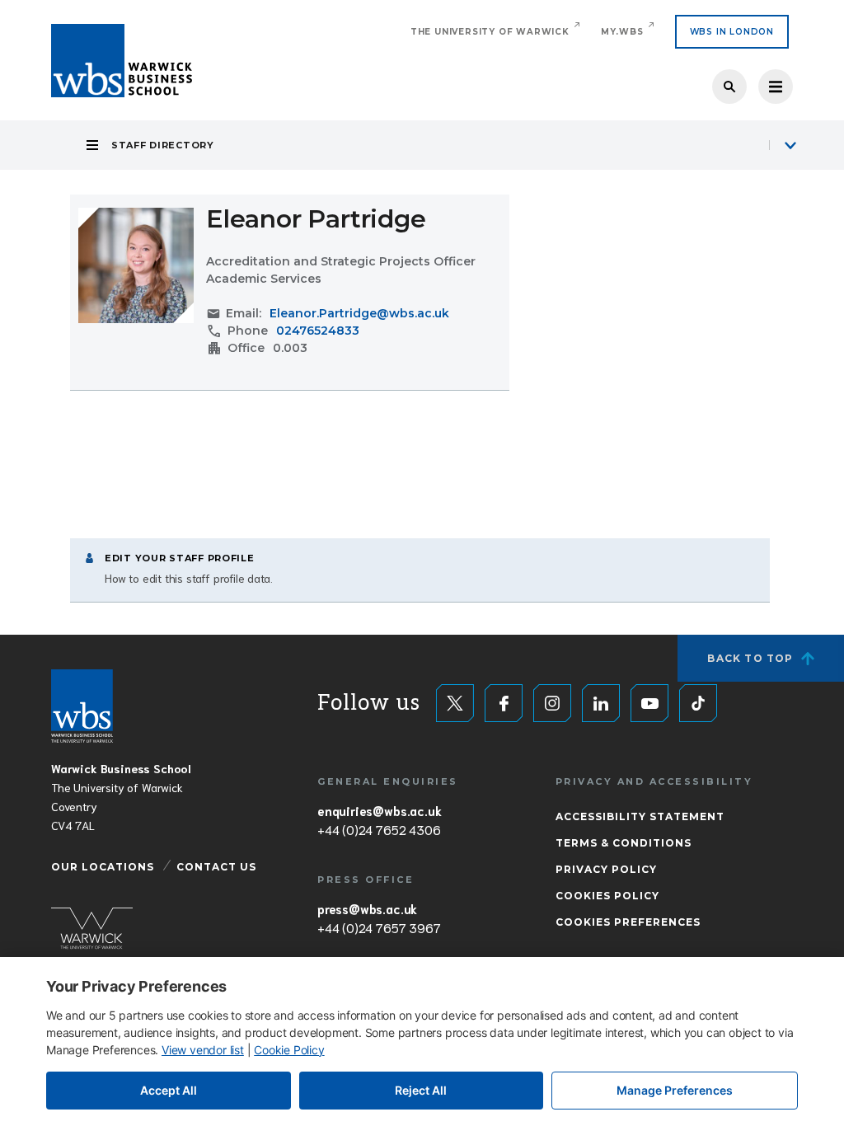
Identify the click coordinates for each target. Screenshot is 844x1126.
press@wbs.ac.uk (367, 908)
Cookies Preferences (628, 922)
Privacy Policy (606, 869)
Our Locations (102, 867)
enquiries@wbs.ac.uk (379, 810)
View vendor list (203, 1050)
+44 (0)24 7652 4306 (378, 829)
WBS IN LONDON (732, 31)
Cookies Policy (607, 895)
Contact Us (216, 867)
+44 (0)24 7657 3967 (378, 927)
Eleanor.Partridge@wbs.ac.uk (359, 313)
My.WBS (622, 31)
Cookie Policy (289, 1050)
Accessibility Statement (640, 816)
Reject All (421, 1090)
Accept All (168, 1090)
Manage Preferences (675, 1090)
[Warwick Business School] (121, 60)
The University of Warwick (490, 31)
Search (729, 86)
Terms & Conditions (624, 843)
